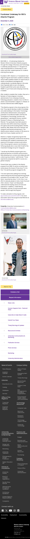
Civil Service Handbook (5, 492)
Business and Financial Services (23, 441)
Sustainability (23, 515)
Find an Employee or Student (23, 464)
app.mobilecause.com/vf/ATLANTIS (11, 196)
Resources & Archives (14, 330)
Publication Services (13, 342)
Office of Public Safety (22, 369)
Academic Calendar (5, 372)
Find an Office (21, 468)
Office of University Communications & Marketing (15, 210)
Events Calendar (7, 376)
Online (21, 3)
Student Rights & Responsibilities (7, 497)
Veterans (3, 518)
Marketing (11, 353)
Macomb (11, 3)
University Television (5, 452)
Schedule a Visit (15, 292)
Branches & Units (7, 384)
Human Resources (21, 451)
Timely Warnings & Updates (16, 325)
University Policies (5, 472)
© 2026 (6, 537)
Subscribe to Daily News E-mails (17, 315)
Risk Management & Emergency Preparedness (22, 391)
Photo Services (12, 348)
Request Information (15, 297)
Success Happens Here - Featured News (17, 309)
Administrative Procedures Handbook (6, 488)
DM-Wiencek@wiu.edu (7, 199)
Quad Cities (16, 3)
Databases (5, 390)
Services (4, 393)
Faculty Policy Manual (6, 482)
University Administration (15, 358)
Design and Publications (6, 444)
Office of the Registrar (6, 398)
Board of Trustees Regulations (5, 478)
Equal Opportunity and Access (22, 446)
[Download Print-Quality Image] (9, 54)
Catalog (4, 387)
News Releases (6, 369)
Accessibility (4, 515)
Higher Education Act (7, 462)
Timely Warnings (22, 378)
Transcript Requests (5, 403)
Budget (20, 437)
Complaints (5, 501)
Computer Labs (22, 408)
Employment (13, 515)
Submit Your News (13, 320)
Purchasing (21, 455)
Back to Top (6, 286)
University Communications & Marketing (16, 336)
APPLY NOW (26, 3)
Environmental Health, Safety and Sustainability (23, 398)
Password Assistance (21, 416)
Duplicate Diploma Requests (5, 408)
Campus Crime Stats (22, 386)
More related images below (15, 57)
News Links (11, 303)
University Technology (21, 425)
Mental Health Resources (22, 381)
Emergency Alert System (22, 374)
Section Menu (6, 9)
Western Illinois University (18, 1)
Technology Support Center (22, 420)
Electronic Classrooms (21, 411)
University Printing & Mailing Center (6, 440)
